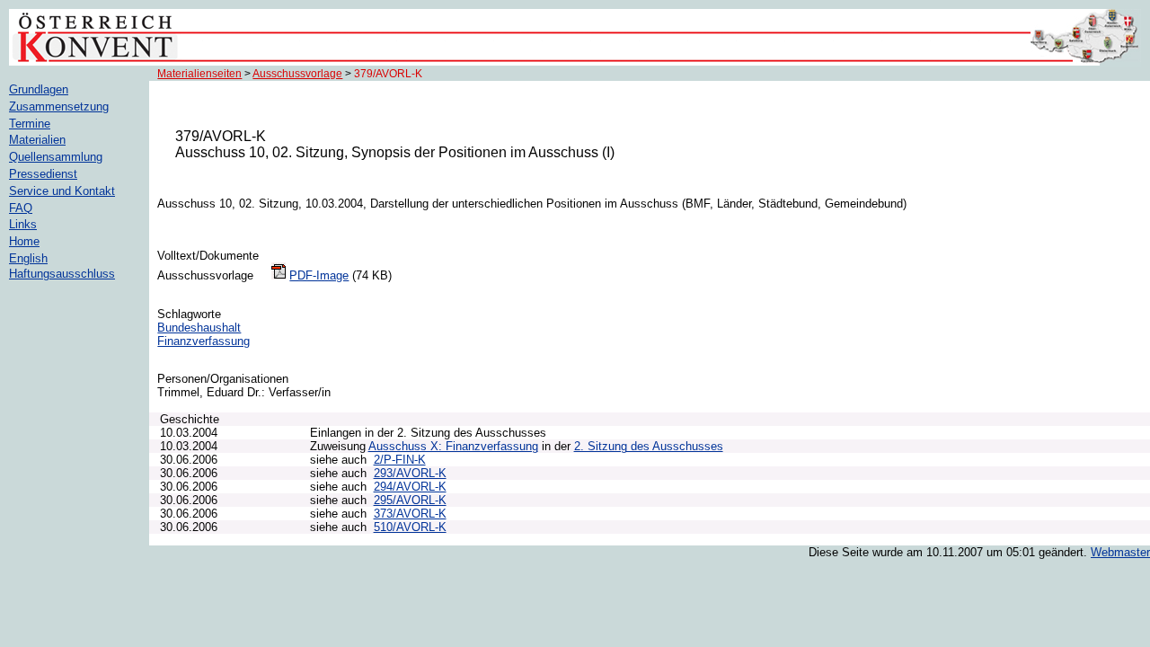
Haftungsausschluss (62, 273)
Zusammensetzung (59, 106)
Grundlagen (38, 89)
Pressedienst (43, 174)
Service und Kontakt (62, 191)
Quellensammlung (55, 157)
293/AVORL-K (410, 473)
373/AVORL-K (410, 513)
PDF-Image (319, 275)
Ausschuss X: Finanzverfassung (453, 446)
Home (24, 241)
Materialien (37, 139)
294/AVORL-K (410, 486)
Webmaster (1120, 552)
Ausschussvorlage (297, 73)
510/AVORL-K (410, 527)
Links (23, 224)
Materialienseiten (199, 73)
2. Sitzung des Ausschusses (648, 446)
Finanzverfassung (203, 341)
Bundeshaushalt (199, 327)
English (28, 258)
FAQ (20, 208)
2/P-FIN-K (400, 459)
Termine (29, 123)
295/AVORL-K (410, 500)
